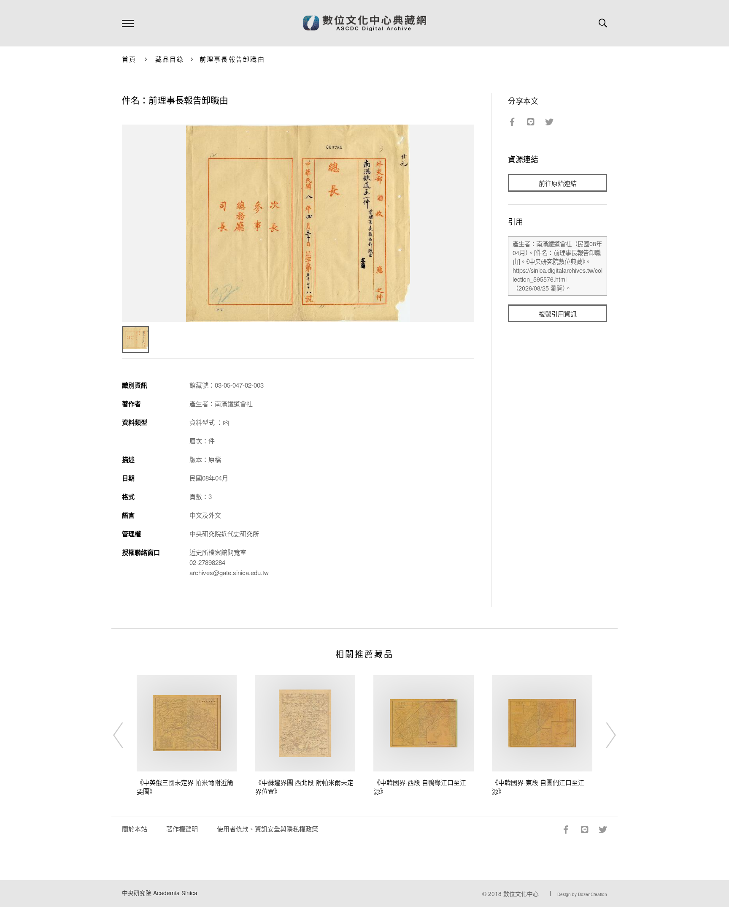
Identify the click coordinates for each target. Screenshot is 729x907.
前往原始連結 (558, 183)
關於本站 (134, 828)
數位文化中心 (521, 893)
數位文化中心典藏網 (364, 23)
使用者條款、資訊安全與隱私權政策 (267, 828)
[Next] (603, 735)
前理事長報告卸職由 (232, 58)
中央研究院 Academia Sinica (159, 892)
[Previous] (126, 735)
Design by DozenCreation (582, 894)
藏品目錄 (169, 58)
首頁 (129, 58)
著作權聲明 (182, 828)
